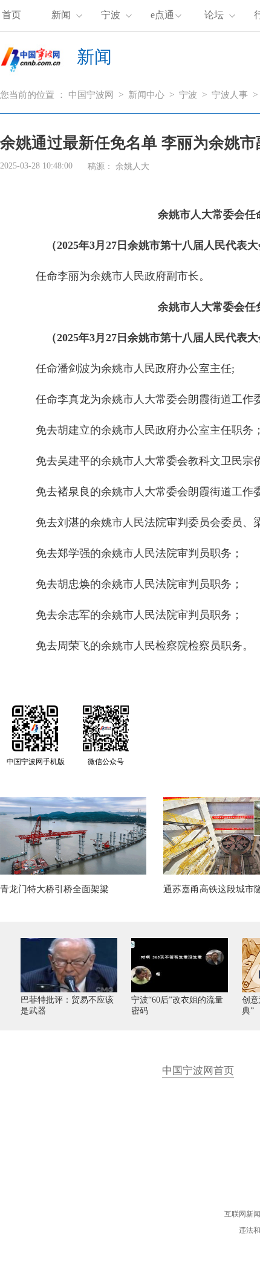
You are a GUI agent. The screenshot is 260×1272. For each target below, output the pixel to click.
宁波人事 (230, 95)
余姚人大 (132, 166)
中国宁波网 (91, 95)
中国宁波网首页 (198, 1070)
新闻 (61, 15)
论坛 (214, 15)
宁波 (110, 15)
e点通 (162, 15)
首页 (11, 15)
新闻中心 (146, 95)
